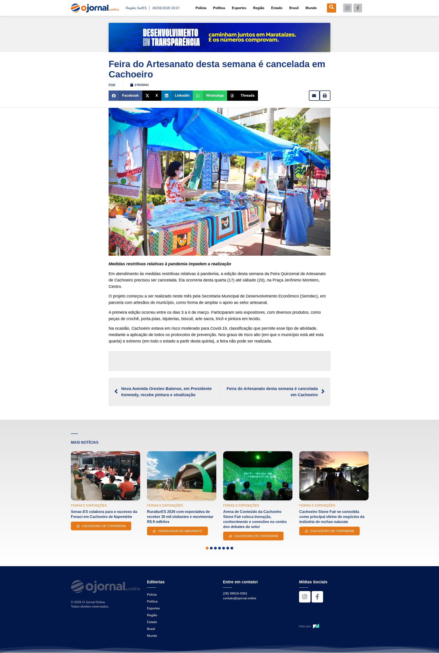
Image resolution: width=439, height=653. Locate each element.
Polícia (200, 8)
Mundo (311, 8)
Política (219, 8)
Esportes (239, 8)
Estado (276, 8)
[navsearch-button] (331, 8)
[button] (125, 95)
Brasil (294, 8)
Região (258, 8)
